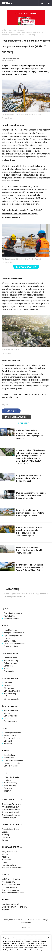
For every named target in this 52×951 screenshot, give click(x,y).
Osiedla (5, 832)
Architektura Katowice (11, 815)
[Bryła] (7, 3)
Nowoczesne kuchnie (13, 763)
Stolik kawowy (10, 785)
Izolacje (7, 638)
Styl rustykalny (10, 693)
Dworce (5, 840)
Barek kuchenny (10, 783)
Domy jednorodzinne (10, 829)
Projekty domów (11, 630)
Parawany (8, 788)
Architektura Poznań (10, 812)
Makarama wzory (11, 660)
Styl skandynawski (12, 691)
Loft (5, 696)
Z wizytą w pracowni (10, 890)
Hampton (7, 685)
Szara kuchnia (9, 758)
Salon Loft (8, 743)
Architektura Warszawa (11, 804)
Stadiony (5, 834)
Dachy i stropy (10, 641)
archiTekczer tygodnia (11, 879)
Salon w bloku (10, 735)
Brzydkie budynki (9, 818)
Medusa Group (8, 160)
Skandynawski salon (12, 738)
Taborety (7, 791)
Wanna (6, 668)
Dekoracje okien (10, 663)
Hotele (4, 862)
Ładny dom (8, 920)
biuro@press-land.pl (10, 904)
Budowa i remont (20, 920)
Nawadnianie (9, 616)
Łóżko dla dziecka (11, 777)
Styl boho (8, 683)
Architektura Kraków (10, 807)
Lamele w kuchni (11, 766)
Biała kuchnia (9, 755)
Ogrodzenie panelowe (13, 635)
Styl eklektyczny (11, 710)
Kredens (7, 780)
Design (45, 920)
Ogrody (31, 920)
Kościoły (5, 857)
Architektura (26, 923)
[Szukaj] (41, 3)
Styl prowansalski (11, 699)
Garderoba (8, 666)
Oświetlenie (9, 671)
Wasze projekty (8, 882)
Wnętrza (38, 920)
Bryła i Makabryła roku (11, 884)
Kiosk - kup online (26, 13)
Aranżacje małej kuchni (13, 760)
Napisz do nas (8, 910)
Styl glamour (9, 688)
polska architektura (16, 30)
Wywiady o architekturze (12, 868)
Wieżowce (6, 860)
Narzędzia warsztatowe (14, 633)
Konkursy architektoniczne (13, 893)
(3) (27, 267)
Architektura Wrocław (11, 810)
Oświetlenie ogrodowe (13, 613)
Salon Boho (8, 741)
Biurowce (6, 837)
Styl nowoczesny (11, 721)
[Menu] (48, 3)
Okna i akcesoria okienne (14, 643)
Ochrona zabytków (9, 887)
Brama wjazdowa (11, 646)
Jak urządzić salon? (12, 733)
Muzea (5, 854)
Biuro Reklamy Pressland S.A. (14, 907)
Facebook (26, 927)
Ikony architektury (9, 851)
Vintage (7, 713)
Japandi (7, 718)
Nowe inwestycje (9, 865)
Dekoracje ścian (10, 658)
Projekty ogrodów (11, 618)
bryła (4, 30)
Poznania (40, 133)
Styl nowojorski (10, 716)
